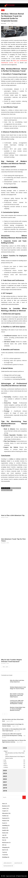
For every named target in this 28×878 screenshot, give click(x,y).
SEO (3, 845)
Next (7, 666)
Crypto (4, 811)
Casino (4, 808)
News (3, 837)
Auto (3, 803)
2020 (5, 785)
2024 (5, 773)
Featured (4, 818)
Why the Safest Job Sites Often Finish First (17, 681)
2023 (5, 776)
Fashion (4, 815)
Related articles (6, 488)
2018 (5, 790)
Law (3, 835)
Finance (4, 820)
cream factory (18, 863)
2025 (5, 770)
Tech (3, 852)
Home (4, 832)
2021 (5, 782)
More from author (15, 488)
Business (4, 806)
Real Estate (5, 842)
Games (4, 828)
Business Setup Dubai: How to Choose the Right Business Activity (17, 709)
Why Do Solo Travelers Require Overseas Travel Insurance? (11, 660)
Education (5, 813)
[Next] (6, 714)
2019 (5, 788)
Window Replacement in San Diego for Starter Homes (18, 687)
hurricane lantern (8, 865)
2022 (5, 779)
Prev (4, 666)
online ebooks (7, 863)
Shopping (5, 847)
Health (4, 830)
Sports (4, 849)
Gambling (5, 825)
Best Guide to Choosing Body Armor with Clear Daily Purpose (16, 695)
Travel (2, 10)
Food (3, 823)
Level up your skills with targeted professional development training (16, 702)
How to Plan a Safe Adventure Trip (12, 515)
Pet (3, 840)
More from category (7, 490)
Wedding (4, 857)
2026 (5, 748)
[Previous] (3, 714)
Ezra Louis (3, 23)
